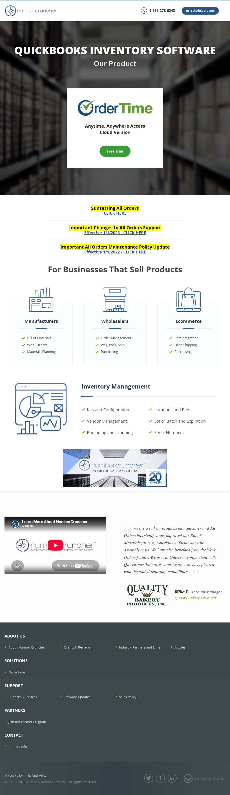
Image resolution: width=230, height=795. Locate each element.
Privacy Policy (13, 775)
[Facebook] (160, 778)
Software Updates (77, 697)
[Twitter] (148, 778)
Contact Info (18, 747)
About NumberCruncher (27, 647)
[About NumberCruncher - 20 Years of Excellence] (115, 467)
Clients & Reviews (77, 647)
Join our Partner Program (27, 722)
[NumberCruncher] (204, 778)
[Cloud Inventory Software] (115, 101)
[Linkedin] (172, 778)
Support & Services (23, 697)
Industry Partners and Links (140, 647)
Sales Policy (127, 697)
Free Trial (115, 151)
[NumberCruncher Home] (30, 11)
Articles (180, 647)
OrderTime (17, 672)
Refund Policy (37, 775)
